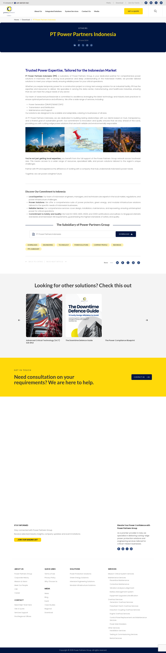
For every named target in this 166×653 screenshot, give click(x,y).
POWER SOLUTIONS (81, 245)
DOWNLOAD (124, 234)
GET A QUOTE (133, 11)
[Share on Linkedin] (74, 45)
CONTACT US (139, 377)
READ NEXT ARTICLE (55, 262)
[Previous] (19, 320)
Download (119, 3)
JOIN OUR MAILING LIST (28, 539)
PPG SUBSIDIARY (33, 249)
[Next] (147, 320)
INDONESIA (117, 245)
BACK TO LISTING (35, 262)
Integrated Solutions (53, 11)
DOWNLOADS (32, 245)
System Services (71, 11)
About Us (38, 11)
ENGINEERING (48, 245)
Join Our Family (133, 3)
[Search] (155, 11)
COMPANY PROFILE (100, 245)
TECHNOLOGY (64, 245)
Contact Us (86, 11)
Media (108, 3)
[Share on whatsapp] (91, 45)
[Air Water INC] (21, 3)
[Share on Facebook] (78, 45)
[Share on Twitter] (83, 45)
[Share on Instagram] (87, 45)
